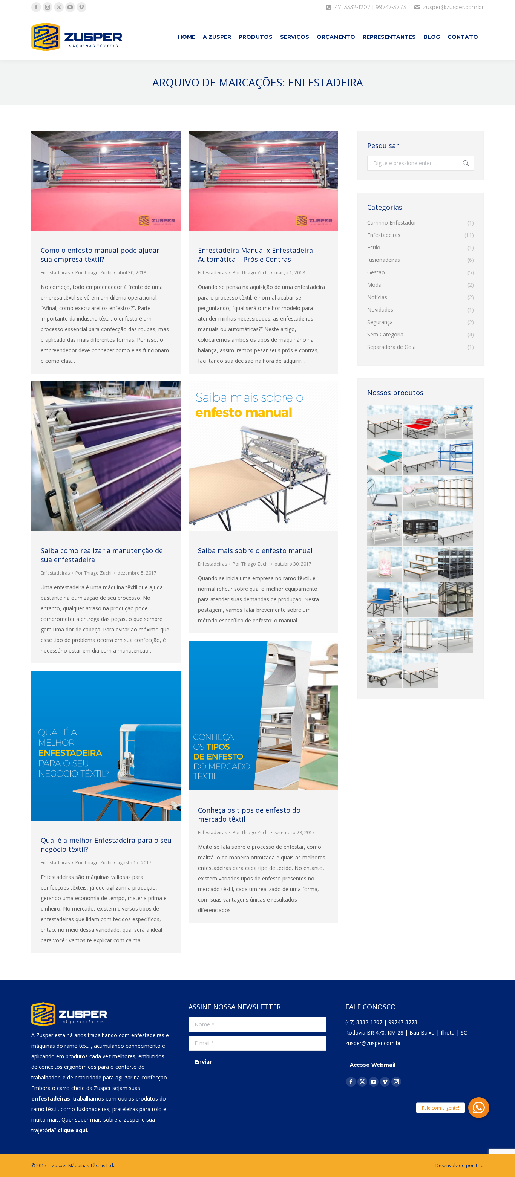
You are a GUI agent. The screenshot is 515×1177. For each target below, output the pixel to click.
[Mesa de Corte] (456, 529)
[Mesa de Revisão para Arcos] (420, 600)
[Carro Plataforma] (385, 671)
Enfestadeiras (55, 272)
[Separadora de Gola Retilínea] (420, 493)
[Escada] (420, 564)
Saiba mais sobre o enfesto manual (255, 550)
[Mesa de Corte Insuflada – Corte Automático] (420, 457)
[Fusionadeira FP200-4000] (456, 422)
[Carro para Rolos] (420, 635)
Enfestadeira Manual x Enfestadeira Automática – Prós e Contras (255, 255)
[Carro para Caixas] (420, 529)
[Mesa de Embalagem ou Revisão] (385, 422)
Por (93, 272)
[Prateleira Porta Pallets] (456, 457)
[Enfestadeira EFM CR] (385, 600)
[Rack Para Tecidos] (456, 600)
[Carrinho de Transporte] (456, 635)
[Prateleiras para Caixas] (456, 564)
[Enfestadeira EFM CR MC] (385, 635)
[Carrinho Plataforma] (385, 493)
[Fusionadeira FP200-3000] (385, 529)
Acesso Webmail (372, 1065)
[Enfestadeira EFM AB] (420, 422)
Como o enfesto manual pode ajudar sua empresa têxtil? (100, 255)
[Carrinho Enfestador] (385, 457)
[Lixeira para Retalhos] (385, 564)
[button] (478, 1107)
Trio (479, 1165)
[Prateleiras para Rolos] (456, 493)
